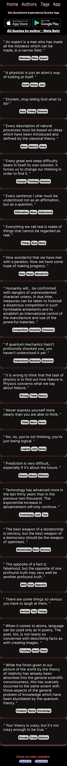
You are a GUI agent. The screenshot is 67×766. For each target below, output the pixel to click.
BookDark (25, 761)
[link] (12, 4)
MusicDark (41, 761)
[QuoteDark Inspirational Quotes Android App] (46, 23)
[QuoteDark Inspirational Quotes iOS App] (17, 23)
